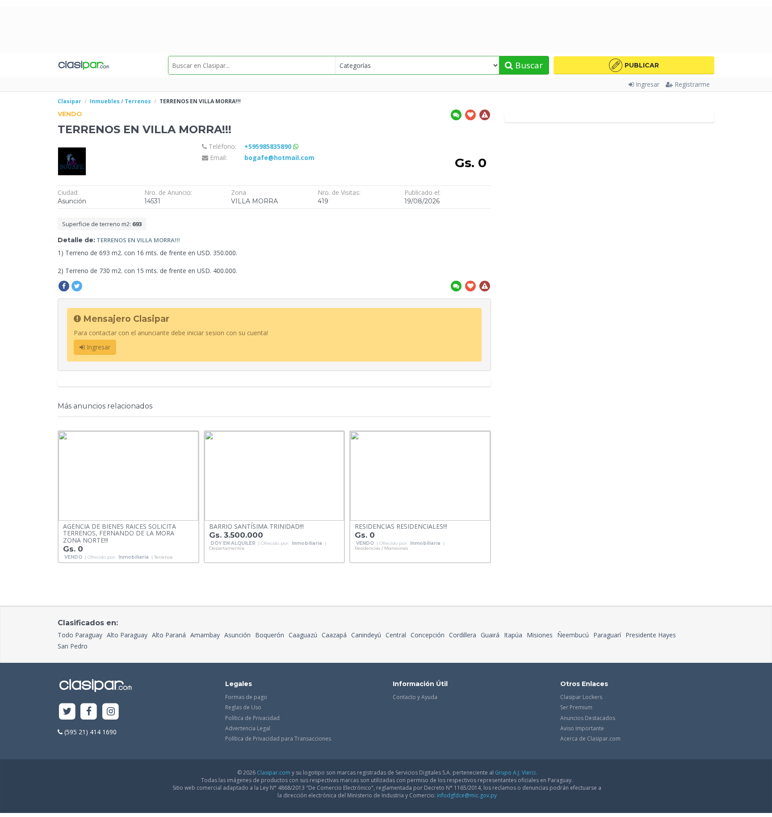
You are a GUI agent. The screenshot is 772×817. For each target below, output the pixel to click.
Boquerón (269, 635)
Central (396, 635)
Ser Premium (576, 707)
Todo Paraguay (80, 635)
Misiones (540, 635)
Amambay (205, 635)
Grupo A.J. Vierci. (516, 772)
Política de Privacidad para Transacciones (278, 738)
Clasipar (69, 101)
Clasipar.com (273, 772)
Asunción (237, 635)
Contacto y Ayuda (415, 697)
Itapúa (513, 635)
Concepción (428, 635)
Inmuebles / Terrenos (120, 101)
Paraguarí (607, 635)
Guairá (490, 635)
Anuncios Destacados (587, 718)
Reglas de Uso (243, 707)
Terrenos (163, 557)
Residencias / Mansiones (381, 548)
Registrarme (692, 84)
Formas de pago (246, 697)
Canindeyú (366, 635)
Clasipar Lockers (581, 697)
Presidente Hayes (650, 635)
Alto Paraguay (127, 635)
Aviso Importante (582, 728)
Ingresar (647, 84)
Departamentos (226, 548)
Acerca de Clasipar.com (590, 738)
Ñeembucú (573, 635)
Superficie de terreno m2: (102, 224)
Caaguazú (303, 635)
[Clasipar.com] (83, 65)
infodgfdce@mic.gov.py (467, 795)
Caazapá (334, 635)
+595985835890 (268, 146)
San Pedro (73, 646)
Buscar (528, 65)
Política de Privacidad (252, 718)
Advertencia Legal (247, 728)
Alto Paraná (169, 635)
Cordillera (462, 635)
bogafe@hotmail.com (279, 157)
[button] (634, 65)
